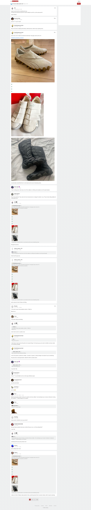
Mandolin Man (17, 18)
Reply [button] (79, 3)
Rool (15, 393)
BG (15, 8)
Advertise (50, 505)
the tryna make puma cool (17, 3)
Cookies (42, 505)
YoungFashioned (17, 379)
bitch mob (16, 186)
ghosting (16, 386)
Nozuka (15, 306)
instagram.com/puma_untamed (17, 37)
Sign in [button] (79, 1)
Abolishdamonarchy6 (18, 25)
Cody (15, 316)
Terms (46, 505)
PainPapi (16, 417)
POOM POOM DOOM (18, 424)
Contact (55, 505)
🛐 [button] (19, 186)
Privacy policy (37, 505)
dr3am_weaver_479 (18, 248)
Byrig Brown (16, 372)
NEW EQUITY (17, 193)
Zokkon (15, 452)
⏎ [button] (18, 386)
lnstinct (15, 445)
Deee (15, 402)
